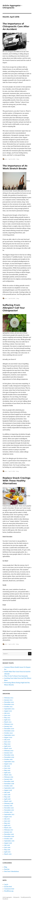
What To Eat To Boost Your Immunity (16, 676)
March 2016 (8, 854)
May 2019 (7, 770)
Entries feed (8, 886)
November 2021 (9, 704)
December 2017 (9, 808)
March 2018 (7, 801)
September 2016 (9, 841)
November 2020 (9, 731)
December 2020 (9, 728)
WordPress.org (8, 891)
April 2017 (7, 825)
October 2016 (8, 838)
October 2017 (8, 812)
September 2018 (9, 788)
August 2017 (8, 816)
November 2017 (9, 810)
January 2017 (8, 832)
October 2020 (8, 733)
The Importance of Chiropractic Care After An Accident (16, 26)
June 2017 (7, 821)
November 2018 (9, 783)
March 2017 (7, 827)
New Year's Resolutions (11, 871)
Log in (6, 884)
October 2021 (8, 706)
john (6, 159)
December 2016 (9, 834)
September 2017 (9, 814)
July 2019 (7, 766)
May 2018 (7, 797)
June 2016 (7, 847)
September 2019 (9, 761)
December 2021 (9, 702)
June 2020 (7, 742)
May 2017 (7, 823)
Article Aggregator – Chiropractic (12, 6)
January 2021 (8, 726)
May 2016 (7, 849)
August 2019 (8, 764)
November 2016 (9, 836)
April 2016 (7, 852)
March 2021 (7, 722)
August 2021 (8, 711)
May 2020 (7, 744)
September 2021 (9, 709)
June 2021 (7, 715)
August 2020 (8, 737)
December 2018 (9, 781)
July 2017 (7, 819)
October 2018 (8, 786)
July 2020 (7, 739)
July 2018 (7, 792)
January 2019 (8, 779)
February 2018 (8, 803)
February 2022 (8, 698)
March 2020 (8, 748)
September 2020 (9, 735)
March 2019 (8, 775)
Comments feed (9, 889)
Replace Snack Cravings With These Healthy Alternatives (16, 481)
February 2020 (8, 750)
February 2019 (8, 777)
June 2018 (7, 794)
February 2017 (8, 830)
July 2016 (7, 845)
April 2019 (7, 772)
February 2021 (8, 724)
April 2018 (7, 799)
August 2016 (8, 843)
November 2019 (9, 757)
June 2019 (7, 768)
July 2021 (7, 713)
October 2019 (8, 759)
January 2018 (8, 805)
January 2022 (8, 700)
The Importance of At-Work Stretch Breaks (15, 167)
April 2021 (7, 720)
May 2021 (7, 717)
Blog (18, 159)
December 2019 (9, 755)
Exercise (6, 869)
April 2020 (7, 746)
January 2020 (8, 753)
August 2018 (8, 790)
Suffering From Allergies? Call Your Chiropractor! (14, 308)
